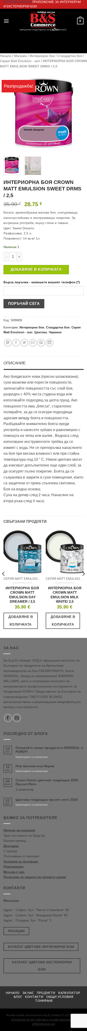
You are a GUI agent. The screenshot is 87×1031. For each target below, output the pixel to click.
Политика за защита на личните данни (34, 877)
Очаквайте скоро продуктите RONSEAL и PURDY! (49, 750)
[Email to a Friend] (33, 343)
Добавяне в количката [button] (20, 620)
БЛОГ (18, 996)
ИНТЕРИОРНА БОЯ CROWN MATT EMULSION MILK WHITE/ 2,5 (64, 595)
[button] (6, 21)
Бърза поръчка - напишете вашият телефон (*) (41, 282)
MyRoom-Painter (17, 2)
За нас (28, 992)
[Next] (76, 113)
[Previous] (11, 113)
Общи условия (59, 996)
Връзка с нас (14, 872)
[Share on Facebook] (16, 343)
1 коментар (33, 789)
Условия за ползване (20, 861)
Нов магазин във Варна (35, 766)
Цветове (40, 332)
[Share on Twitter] (24, 343)
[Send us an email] (17, 718)
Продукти (46, 992)
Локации (16, 931)
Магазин (20, 56)
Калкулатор (69, 992)
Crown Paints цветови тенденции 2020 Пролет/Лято (47, 782)
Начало (5, 56)
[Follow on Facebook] (8, 718)
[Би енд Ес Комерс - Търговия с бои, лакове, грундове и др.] (43, 21)
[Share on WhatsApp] (8, 343)
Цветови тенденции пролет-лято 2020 (47, 799)
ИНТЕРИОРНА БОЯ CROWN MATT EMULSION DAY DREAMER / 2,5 (22, 595)
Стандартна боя (70, 56)
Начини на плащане (19, 830)
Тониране (44, 1000)
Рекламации (13, 866)
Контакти (34, 996)
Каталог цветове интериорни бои (41, 947)
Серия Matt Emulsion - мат (20, 61)
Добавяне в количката (36, 269)
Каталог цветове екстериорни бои (42, 965)
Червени (55, 332)
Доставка (11, 846)
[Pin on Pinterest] (41, 343)
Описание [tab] (14, 363)
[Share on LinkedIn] (49, 343)
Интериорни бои (42, 56)
